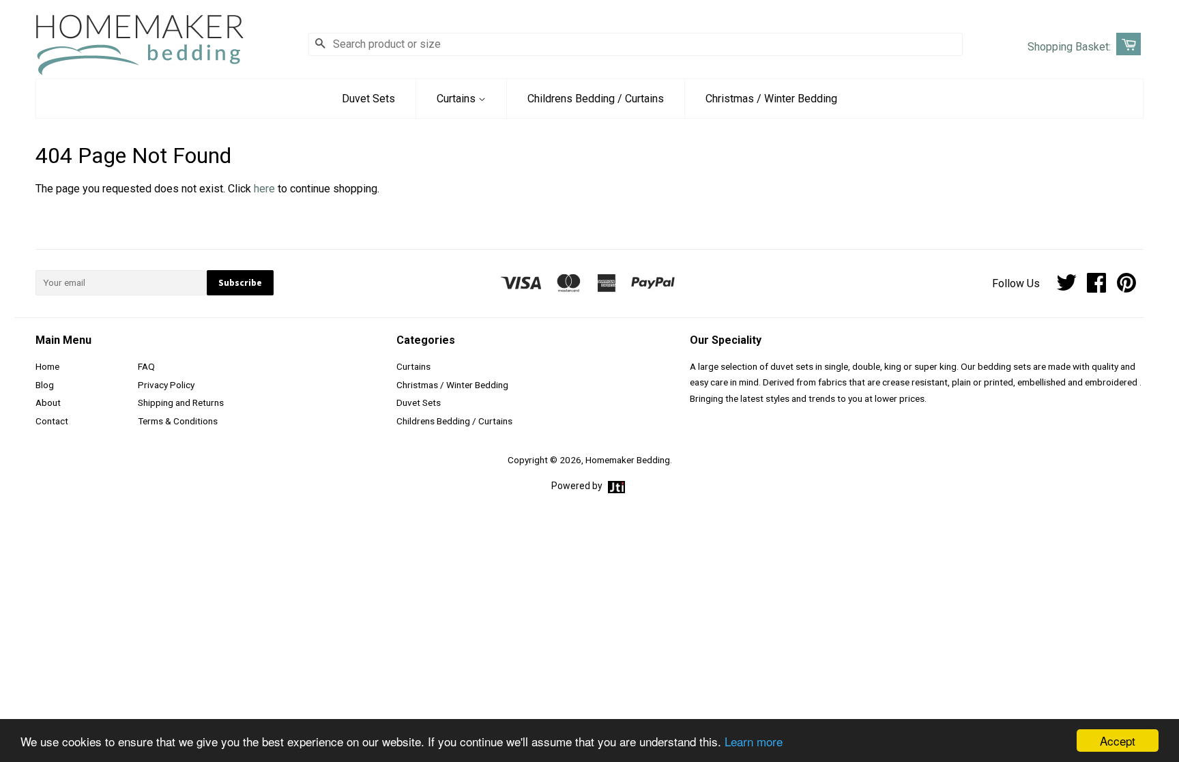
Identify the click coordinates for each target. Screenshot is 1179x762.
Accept (1117, 740)
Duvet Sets (368, 98)
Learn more (754, 741)
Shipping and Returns (181, 402)
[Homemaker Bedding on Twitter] (1066, 287)
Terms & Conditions (178, 420)
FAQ (146, 366)
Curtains (457, 98)
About (48, 402)
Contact (51, 420)
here (264, 188)
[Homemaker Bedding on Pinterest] (1126, 287)
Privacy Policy (166, 384)
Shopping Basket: (1069, 46)
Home (47, 366)
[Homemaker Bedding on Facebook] (1096, 287)
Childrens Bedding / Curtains (595, 98)
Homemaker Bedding (627, 459)
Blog (44, 384)
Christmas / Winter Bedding (771, 98)
